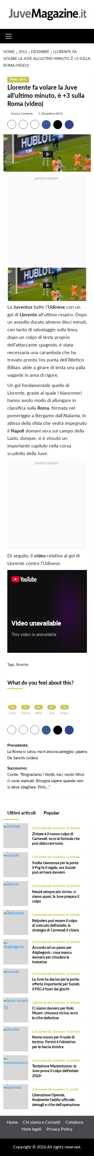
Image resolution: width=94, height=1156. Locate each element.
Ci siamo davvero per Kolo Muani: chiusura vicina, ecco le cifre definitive (55, 1013)
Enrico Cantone (22, 113)
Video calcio (18, 79)
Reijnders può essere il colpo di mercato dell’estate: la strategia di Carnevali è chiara (55, 925)
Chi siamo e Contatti (41, 1122)
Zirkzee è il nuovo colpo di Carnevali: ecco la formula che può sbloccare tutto (56, 839)
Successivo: (45, 777)
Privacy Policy (59, 1129)
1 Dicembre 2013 (51, 113)
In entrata (73, 828)
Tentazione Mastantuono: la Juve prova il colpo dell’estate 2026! (55, 1071)
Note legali (31, 1129)
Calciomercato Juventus (48, 828)
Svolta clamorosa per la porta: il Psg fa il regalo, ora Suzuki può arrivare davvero (55, 867)
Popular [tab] (51, 813)
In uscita (72, 1089)
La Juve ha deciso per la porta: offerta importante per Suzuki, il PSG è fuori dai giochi (56, 984)
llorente (22, 665)
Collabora (74, 1122)
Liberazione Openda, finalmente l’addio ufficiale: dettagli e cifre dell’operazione (56, 1100)
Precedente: (47, 751)
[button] (8, 35)
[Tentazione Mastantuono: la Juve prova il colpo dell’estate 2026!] (15, 1060)
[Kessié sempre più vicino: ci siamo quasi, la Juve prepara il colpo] (11, 884)
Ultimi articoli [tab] (21, 813)
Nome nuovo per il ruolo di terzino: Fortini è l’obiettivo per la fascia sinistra (53, 1042)
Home (12, 1122)
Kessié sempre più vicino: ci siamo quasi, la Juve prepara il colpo (55, 896)
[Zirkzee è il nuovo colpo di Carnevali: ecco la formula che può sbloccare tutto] (11, 826)
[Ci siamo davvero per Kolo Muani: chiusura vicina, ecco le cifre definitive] (15, 1004)
